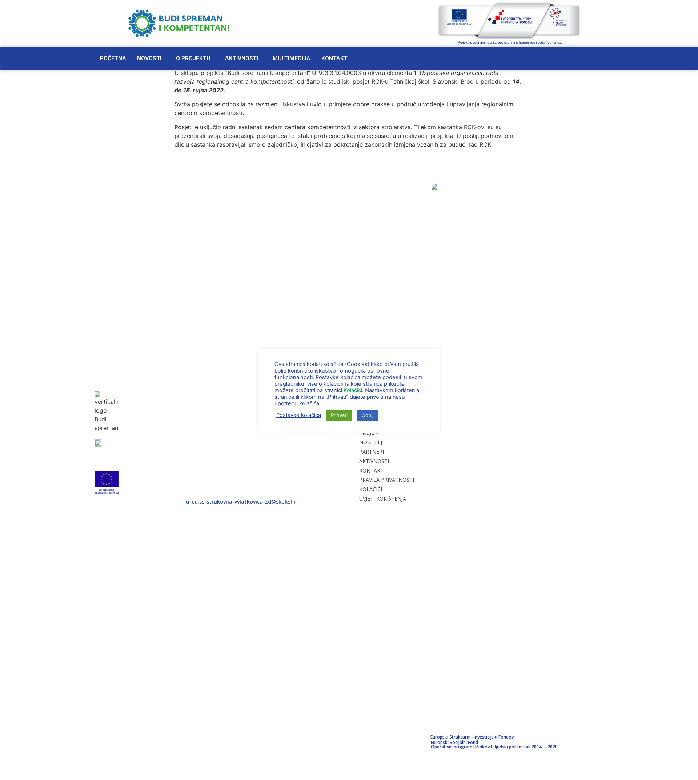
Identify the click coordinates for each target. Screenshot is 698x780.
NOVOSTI (149, 58)
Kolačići (353, 390)
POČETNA (113, 58)
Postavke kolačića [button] (298, 415)
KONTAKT (334, 58)
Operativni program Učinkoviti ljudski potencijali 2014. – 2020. (495, 747)
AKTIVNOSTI (241, 58)
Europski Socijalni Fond (454, 742)
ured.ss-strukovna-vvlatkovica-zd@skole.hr (241, 501)
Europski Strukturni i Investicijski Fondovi (472, 737)
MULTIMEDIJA (291, 58)
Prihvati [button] (339, 415)
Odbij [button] (367, 415)
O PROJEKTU (193, 58)
